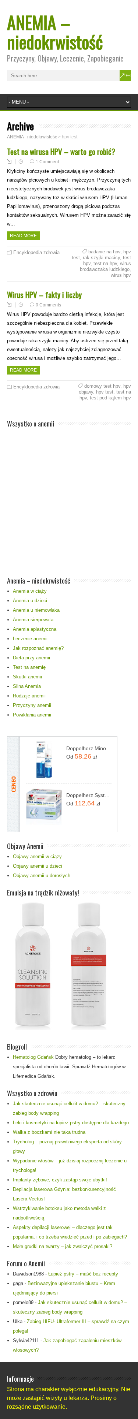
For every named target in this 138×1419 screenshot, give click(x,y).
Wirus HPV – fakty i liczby (44, 294)
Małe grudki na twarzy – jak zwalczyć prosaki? (62, 1246)
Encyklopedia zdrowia (36, 252)
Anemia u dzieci (30, 600)
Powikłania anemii (32, 715)
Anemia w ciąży (30, 591)
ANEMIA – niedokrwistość (55, 32)
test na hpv (105, 263)
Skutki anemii (27, 676)
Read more (23, 235)
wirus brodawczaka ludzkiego (105, 266)
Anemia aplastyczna (34, 629)
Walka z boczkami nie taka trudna (49, 1132)
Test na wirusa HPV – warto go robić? (61, 151)
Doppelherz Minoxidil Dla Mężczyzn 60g (89, 748)
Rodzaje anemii (29, 696)
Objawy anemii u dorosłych (41, 875)
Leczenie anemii (30, 638)
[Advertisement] (69, 498)
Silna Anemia (27, 686)
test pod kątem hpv (110, 398)
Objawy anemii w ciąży (37, 856)
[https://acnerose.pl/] (58, 1028)
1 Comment (47, 161)
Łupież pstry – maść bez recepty (83, 1274)
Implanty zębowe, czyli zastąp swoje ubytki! (60, 1179)
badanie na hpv (104, 251)
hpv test (104, 392)
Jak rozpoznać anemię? (38, 648)
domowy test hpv (102, 386)
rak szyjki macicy (101, 257)
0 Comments (48, 305)
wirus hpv (121, 275)
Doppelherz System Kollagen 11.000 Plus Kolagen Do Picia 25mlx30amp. (89, 795)
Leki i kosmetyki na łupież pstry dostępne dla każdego (71, 1122)
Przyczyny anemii (32, 705)
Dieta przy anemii (31, 657)
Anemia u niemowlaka (36, 610)
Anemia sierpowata (33, 619)
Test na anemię (29, 667)
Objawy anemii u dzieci (37, 866)
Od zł (81, 756)
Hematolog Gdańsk (33, 1057)
